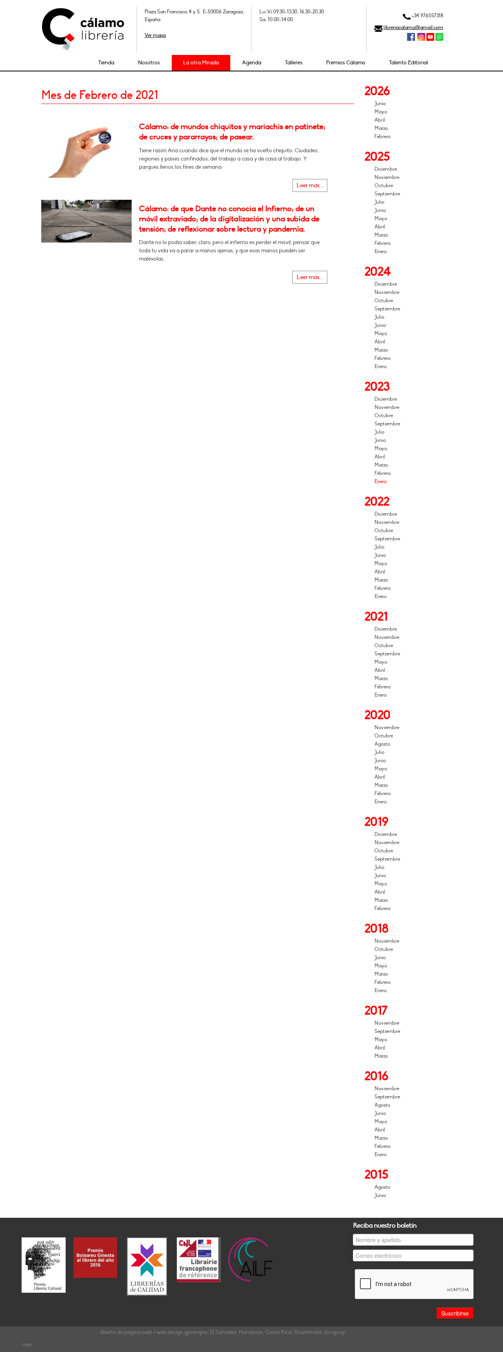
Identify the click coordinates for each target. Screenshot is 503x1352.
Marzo (381, 128)
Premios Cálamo (345, 62)
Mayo (380, 112)
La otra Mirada (201, 62)
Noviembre (386, 177)
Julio (379, 202)
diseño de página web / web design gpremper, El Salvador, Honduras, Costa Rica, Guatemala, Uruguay (222, 1332)
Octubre (383, 185)
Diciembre (385, 169)
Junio (380, 103)
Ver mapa (155, 35)
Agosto (382, 744)
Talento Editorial (408, 62)
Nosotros (149, 62)
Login (27, 1344)
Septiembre (387, 194)
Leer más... (310, 185)
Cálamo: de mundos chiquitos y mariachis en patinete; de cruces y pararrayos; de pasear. (232, 132)
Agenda (251, 62)
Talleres (294, 62)
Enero (380, 251)
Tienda (106, 62)
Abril (379, 120)
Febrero (382, 136)
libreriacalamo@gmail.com (413, 27)
